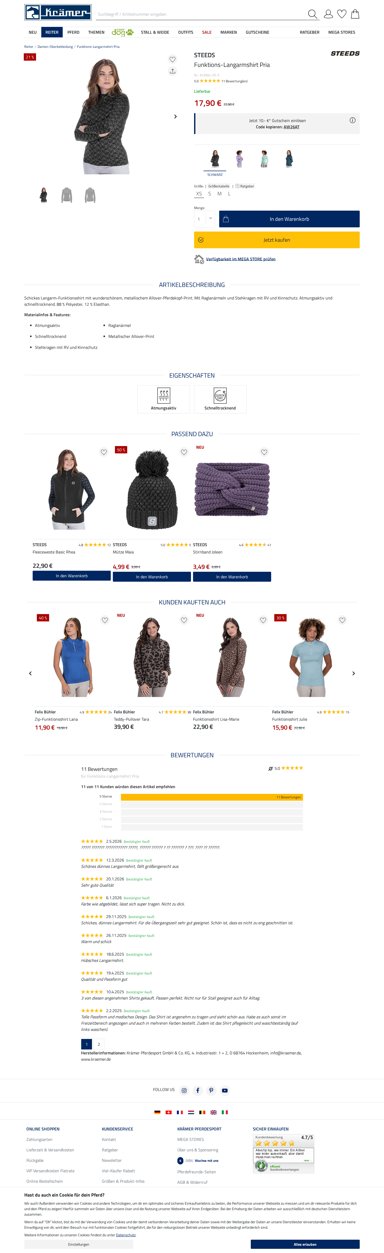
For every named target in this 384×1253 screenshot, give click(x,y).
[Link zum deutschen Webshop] (158, 1112)
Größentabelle (219, 186)
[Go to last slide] (30, 673)
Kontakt (109, 1139)
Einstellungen (78, 1244)
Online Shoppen (43, 1129)
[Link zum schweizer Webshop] (170, 1112)
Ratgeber (247, 186)
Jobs (198, 1160)
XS (199, 194)
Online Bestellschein (44, 1181)
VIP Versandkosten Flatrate (50, 1171)
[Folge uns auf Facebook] (198, 1090)
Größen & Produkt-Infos (123, 1181)
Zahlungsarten (39, 1139)
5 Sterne (106, 796)
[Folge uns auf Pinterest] (211, 1090)
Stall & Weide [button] (155, 32)
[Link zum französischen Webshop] (181, 1112)
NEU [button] (33, 32)
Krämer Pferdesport (199, 1129)
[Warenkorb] (355, 13)
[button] (122, 32)
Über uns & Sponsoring (197, 1150)
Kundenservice (117, 1129)
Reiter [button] (52, 32)
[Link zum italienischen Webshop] (226, 1112)
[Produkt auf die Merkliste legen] (172, 59)
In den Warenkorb (72, 576)
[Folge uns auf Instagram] (184, 1090)
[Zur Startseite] (58, 12)
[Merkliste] (341, 13)
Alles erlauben (305, 1244)
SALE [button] (207, 32)
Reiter (28, 46)
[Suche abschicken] (314, 14)
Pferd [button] (73, 32)
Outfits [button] (185, 32)
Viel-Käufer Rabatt (118, 1171)
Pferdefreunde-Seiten (196, 1172)
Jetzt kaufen (277, 240)
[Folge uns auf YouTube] (225, 1090)
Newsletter (112, 1160)
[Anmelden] (328, 13)
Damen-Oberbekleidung (55, 46)
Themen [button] (96, 32)
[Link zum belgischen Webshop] (203, 1112)
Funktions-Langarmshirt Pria (98, 46)
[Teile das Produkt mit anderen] (172, 71)
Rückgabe (35, 1160)
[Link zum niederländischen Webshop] (192, 1112)
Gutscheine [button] (257, 32)
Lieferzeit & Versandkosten (50, 1150)
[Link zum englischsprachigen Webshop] (215, 1112)
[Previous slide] (28, 116)
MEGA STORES (341, 32)
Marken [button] (228, 32)
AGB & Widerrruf (192, 1182)
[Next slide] (175, 116)
